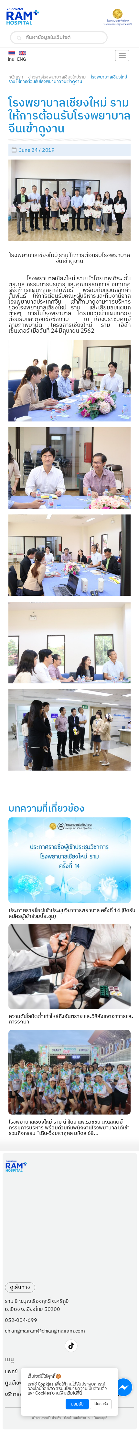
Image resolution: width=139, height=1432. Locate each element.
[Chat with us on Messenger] (123, 1387)
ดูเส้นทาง (20, 1287)
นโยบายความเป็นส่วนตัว (46, 1418)
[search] (19, 38)
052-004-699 (21, 1320)
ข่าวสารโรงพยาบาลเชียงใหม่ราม (57, 77)
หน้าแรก (15, 77)
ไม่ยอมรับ (100, 1404)
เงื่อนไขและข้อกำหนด (77, 1418)
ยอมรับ (77, 1404)
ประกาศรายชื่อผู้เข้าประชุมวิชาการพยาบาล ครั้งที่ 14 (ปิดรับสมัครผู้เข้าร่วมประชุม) (72, 913)
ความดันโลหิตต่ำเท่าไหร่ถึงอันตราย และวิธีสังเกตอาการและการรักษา (71, 1019)
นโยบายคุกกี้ (99, 1418)
